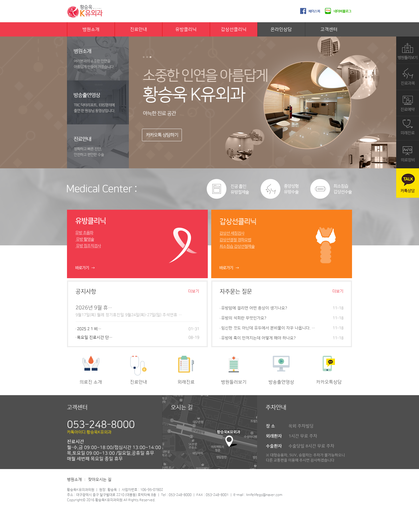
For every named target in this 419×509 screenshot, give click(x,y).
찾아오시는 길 (99, 479)
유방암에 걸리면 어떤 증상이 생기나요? (254, 308)
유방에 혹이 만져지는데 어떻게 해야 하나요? (258, 338)
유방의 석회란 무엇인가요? (243, 318)
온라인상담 (281, 29)
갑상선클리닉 (234, 29)
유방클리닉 (186, 29)
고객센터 (328, 29)
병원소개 (90, 29)
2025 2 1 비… (89, 329)
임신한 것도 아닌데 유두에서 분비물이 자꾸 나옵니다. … (268, 328)
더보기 (193, 291)
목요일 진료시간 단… (95, 337)
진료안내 (138, 29)
